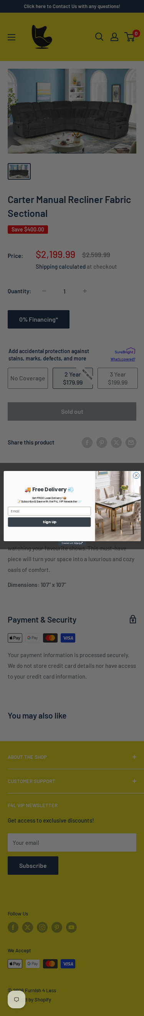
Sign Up (49, 521)
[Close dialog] (136, 475)
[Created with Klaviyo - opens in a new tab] (72, 543)
